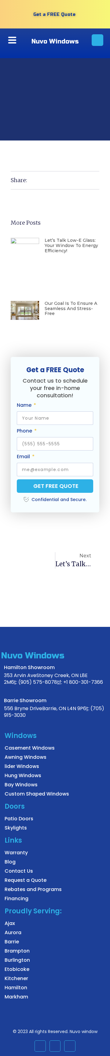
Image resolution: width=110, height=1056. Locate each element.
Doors (15, 806)
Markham (16, 996)
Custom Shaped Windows (37, 793)
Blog (10, 861)
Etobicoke (17, 969)
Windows (21, 735)
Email (24, 457)
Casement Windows (30, 747)
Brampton (17, 950)
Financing (16, 898)
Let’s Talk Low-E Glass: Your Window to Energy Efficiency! (71, 245)
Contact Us (19, 870)
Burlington (17, 960)
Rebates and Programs (33, 889)
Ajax (10, 923)
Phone (25, 431)
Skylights (16, 827)
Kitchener (16, 978)
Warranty (16, 852)
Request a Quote (25, 880)
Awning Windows (25, 757)
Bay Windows (21, 784)
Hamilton (16, 987)
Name (25, 405)
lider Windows (22, 766)
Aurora (13, 932)
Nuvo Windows (55, 41)
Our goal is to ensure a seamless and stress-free (71, 308)
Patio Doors (19, 818)
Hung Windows (23, 775)
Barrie (12, 941)
